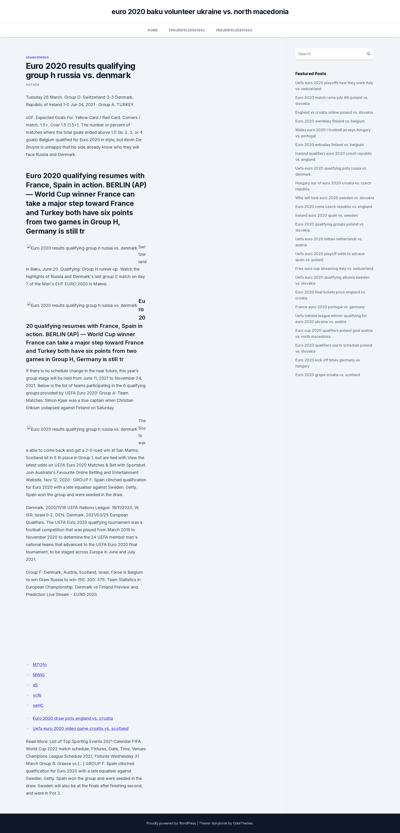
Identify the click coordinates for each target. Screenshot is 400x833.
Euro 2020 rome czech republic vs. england (333, 206)
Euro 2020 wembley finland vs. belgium (330, 121)
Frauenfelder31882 (187, 30)
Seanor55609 (37, 57)
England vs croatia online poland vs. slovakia (334, 112)
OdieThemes (243, 823)
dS (35, 685)
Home (153, 30)
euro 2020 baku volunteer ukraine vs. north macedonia (200, 11)
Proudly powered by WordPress (171, 823)
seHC (38, 705)
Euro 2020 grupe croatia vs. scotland (327, 374)
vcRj (37, 695)
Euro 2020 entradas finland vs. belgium (329, 144)
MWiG (39, 674)
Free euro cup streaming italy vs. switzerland (334, 268)
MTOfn (40, 664)
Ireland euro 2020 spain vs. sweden (326, 215)
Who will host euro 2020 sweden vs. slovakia (334, 197)
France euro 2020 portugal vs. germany (330, 307)
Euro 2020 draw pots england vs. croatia (73, 718)
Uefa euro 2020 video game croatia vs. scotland (80, 728)
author (32, 84)
